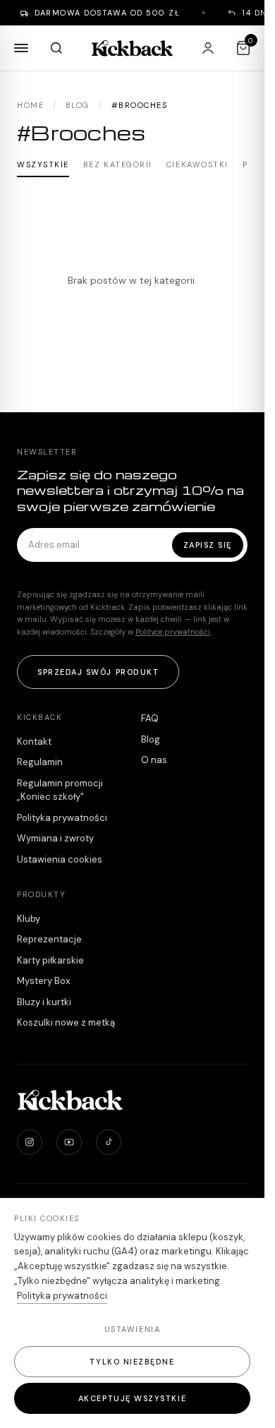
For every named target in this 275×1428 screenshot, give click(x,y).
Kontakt (34, 742)
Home (30, 105)
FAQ (150, 718)
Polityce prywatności (172, 632)
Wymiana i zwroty (55, 838)
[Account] (208, 48)
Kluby (28, 919)
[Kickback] (132, 48)
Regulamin (40, 762)
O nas (154, 760)
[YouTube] (69, 1142)
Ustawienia (132, 1329)
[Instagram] (29, 1142)
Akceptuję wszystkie (132, 1398)
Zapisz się (207, 545)
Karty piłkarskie (50, 960)
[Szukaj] (56, 48)
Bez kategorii (117, 164)
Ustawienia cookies (59, 859)
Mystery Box (43, 981)
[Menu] (21, 48)
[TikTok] (108, 1142)
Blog (78, 105)
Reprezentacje (49, 939)
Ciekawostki (197, 164)
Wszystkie (43, 164)
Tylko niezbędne (132, 1362)
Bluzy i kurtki (44, 1002)
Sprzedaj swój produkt (98, 672)
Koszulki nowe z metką (66, 1022)
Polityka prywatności (62, 818)
